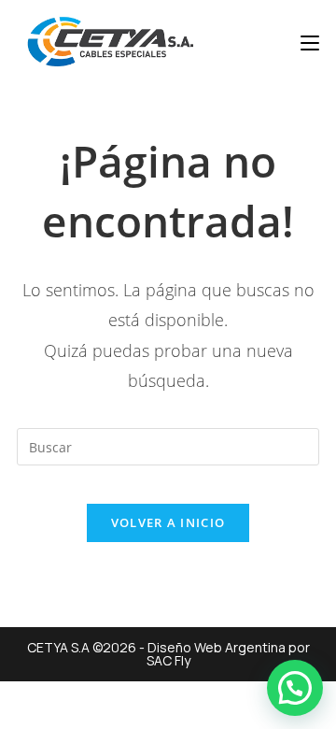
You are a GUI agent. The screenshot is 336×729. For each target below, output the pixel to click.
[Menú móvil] (310, 42)
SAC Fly (168, 660)
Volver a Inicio (168, 522)
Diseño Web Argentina (216, 647)
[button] (295, 688)
